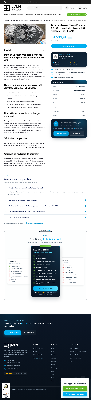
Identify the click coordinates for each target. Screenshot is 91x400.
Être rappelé (78, 133)
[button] (25, 50)
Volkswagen (54, 368)
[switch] (6, 396)
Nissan (53, 378)
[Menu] (9, 384)
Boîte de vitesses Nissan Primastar (39, 20)
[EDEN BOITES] (12, 8)
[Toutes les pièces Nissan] (55, 56)
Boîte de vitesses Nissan (19, 20)
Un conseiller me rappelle (76, 394)
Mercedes (54, 355)
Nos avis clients (74, 355)
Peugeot (53, 361)
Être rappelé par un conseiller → (35, 223)
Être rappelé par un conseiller (78, 351)
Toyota (53, 374)
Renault (53, 358)
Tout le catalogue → (38, 358)
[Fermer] (87, 380)
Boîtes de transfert (38, 355)
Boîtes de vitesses (38, 348)
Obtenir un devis (62, 133)
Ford (52, 371)
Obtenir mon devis (46, 288)
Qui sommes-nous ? (75, 358)
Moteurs (35, 351)
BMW (52, 351)
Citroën (53, 364)
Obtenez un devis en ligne (76, 388)
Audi (52, 348)
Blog (71, 361)
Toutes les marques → (57, 381)
